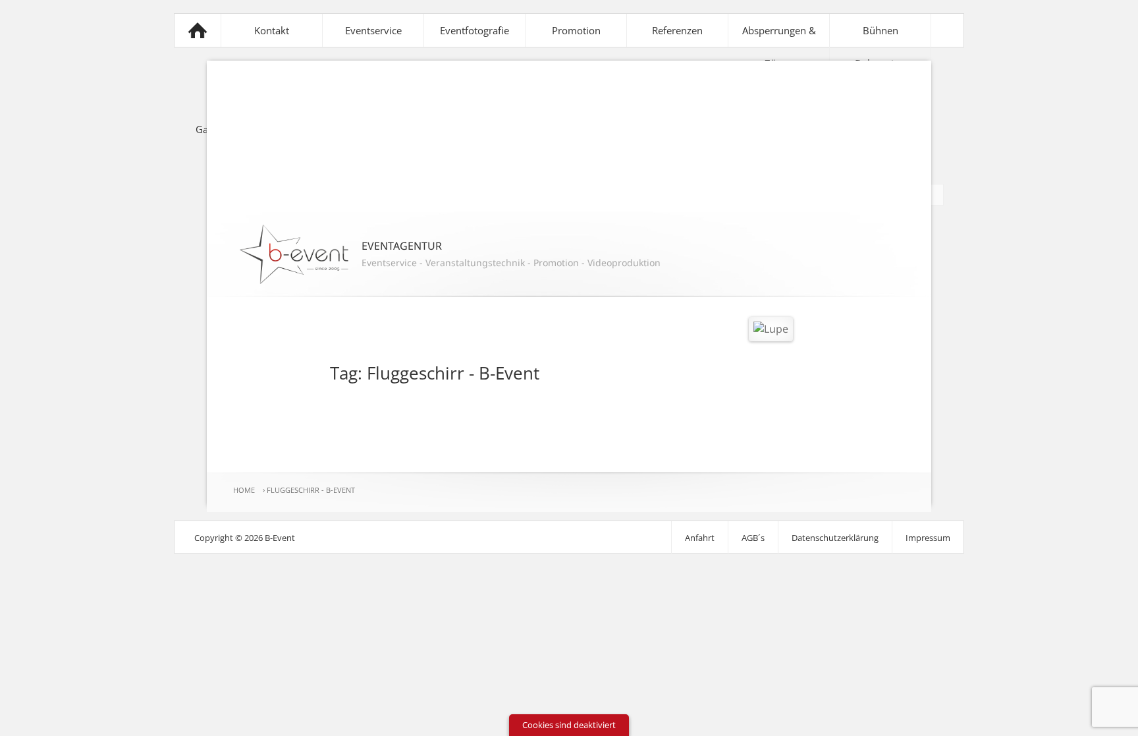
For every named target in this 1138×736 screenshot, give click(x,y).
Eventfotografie (474, 30)
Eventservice (373, 30)
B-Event (198, 30)
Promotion (576, 30)
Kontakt (271, 30)
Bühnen (880, 30)
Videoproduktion (624, 262)
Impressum (928, 538)
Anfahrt (700, 538)
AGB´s (753, 538)
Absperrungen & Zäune (779, 47)
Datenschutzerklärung (835, 538)
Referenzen (677, 30)
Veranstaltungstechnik (475, 262)
